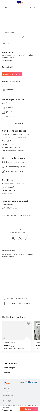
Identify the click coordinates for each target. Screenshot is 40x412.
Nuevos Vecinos (8, 395)
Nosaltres (6, 388)
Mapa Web (6, 392)
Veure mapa (7, 61)
